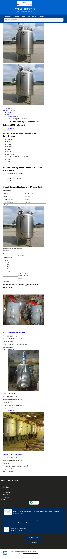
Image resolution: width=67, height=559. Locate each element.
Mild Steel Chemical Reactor (14, 333)
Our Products (32, 16)
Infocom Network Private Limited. (30, 553)
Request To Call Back (9, 110)
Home (9, 112)
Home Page (7, 16)
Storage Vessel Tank (13, 117)
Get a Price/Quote (8, 128)
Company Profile (19, 16)
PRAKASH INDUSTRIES (25, 10)
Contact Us (42, 16)
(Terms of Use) (32, 551)
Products (10, 114)
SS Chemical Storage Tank (13, 454)
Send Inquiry (9, 108)
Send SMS (34, 542)
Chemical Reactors (10, 393)
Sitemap (5, 499)
